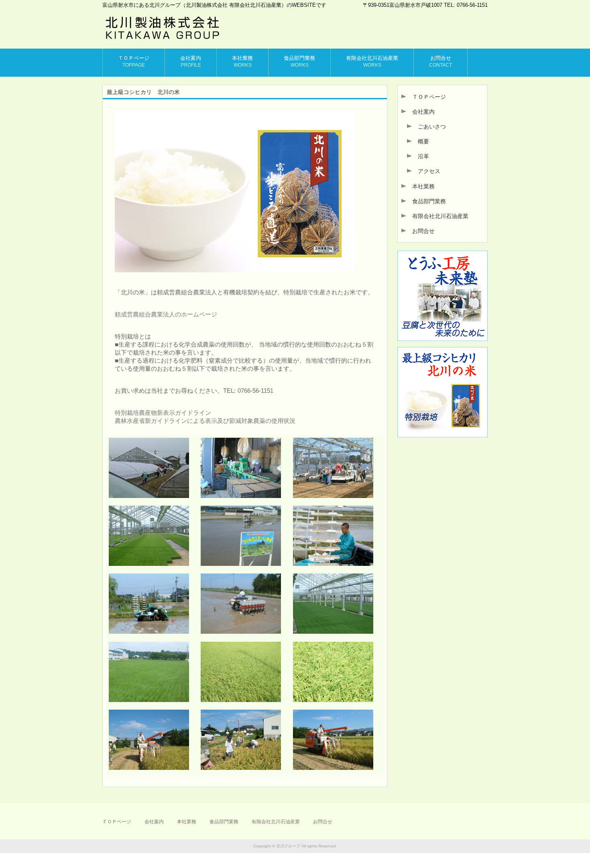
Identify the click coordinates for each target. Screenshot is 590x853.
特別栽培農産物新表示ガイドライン (163, 412)
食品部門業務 (426, 201)
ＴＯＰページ (426, 97)
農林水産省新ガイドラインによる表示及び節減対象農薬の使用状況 (205, 420)
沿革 (420, 156)
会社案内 (421, 111)
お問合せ (421, 231)
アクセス (426, 171)
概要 (420, 141)
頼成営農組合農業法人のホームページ (166, 314)
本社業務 (421, 186)
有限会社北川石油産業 (437, 216)
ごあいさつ (429, 126)
